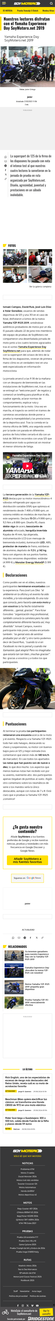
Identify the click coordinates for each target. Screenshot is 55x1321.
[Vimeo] (32, 1305)
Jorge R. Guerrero (24, 1092)
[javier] (24, 97)
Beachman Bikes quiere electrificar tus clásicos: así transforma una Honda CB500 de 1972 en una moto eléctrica (26, 1102)
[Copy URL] (5, 178)
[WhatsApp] (5, 156)
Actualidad (28, 930)
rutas (7, 1129)
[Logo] (27, 3)
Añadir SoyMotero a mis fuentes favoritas (27, 860)
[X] (5, 174)
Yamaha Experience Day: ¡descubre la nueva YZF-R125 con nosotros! (37, 970)
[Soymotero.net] (27, 1150)
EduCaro (16, 1129)
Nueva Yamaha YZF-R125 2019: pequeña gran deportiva (37, 986)
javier (29, 97)
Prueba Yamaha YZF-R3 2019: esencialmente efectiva (36, 1002)
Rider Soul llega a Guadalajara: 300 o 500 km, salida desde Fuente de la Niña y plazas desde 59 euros (27, 1121)
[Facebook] (5, 169)
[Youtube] (37, 1305)
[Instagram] (22, 1305)
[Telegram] (5, 165)
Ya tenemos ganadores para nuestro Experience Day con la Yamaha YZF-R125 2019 (37, 955)
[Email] (5, 161)
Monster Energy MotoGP (29, 562)
